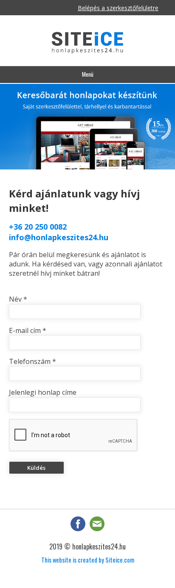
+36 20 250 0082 (38, 227)
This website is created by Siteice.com (87, 559)
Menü (87, 74)
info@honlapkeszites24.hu (58, 237)
